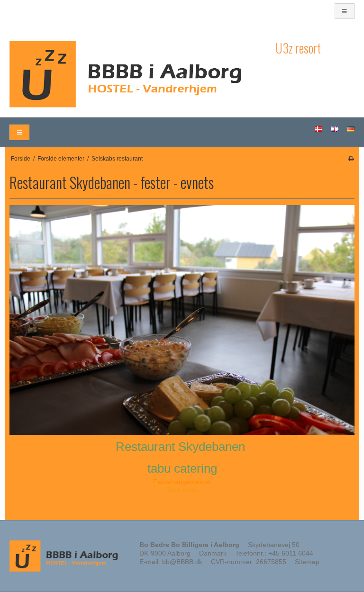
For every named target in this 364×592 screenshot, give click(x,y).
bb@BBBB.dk (182, 561)
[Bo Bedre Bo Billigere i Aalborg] (137, 74)
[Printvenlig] (351, 158)
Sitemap (307, 561)
